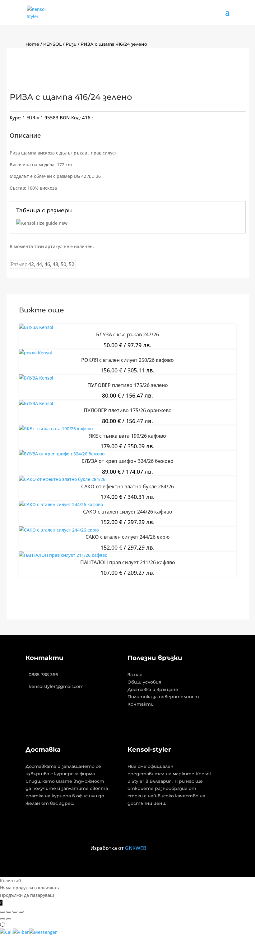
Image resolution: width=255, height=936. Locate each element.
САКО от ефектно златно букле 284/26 (127, 486)
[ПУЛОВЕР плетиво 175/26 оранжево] (36, 403)
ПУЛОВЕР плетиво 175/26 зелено (127, 385)
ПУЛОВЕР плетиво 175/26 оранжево (128, 410)
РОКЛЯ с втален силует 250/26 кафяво (127, 360)
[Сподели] (14, 912)
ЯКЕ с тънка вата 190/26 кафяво (127, 435)
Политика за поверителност (163, 696)
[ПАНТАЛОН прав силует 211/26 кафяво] (63, 555)
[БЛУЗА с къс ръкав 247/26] (36, 327)
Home (32, 44)
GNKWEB (135, 848)
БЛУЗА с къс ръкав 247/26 (127, 334)
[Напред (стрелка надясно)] (8, 919)
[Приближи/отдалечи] (2, 912)
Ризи (71, 44)
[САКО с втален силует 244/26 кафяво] (61, 504)
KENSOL (52, 44)
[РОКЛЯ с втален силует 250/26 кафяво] (35, 353)
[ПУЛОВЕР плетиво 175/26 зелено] (36, 378)
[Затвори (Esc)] (21, 912)
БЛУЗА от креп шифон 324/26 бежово (127, 461)
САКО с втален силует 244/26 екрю (127, 536)
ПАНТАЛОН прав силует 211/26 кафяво (127, 562)
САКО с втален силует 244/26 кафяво (127, 511)
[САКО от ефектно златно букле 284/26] (62, 479)
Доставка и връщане (153, 689)
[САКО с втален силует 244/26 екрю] (59, 530)
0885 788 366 (43, 674)
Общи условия (144, 682)
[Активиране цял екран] (8, 912)
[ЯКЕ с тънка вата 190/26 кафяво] (56, 428)
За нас (135, 674)
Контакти (141, 704)
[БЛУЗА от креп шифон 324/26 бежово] (61, 454)
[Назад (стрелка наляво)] (2, 919)
